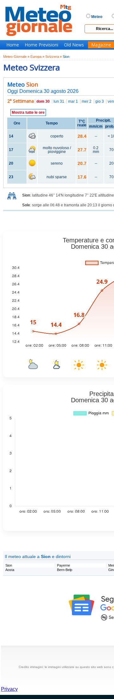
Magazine (101, 45)
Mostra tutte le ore (28, 112)
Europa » (37, 56)
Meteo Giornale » (16, 56)
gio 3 (99, 101)
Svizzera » (53, 56)
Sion (8, 565)
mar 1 (73, 101)
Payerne (63, 565)
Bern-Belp (64, 570)
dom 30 (43, 101)
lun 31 (59, 101)
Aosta (9, 570)
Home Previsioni (41, 45)
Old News (74, 45)
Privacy (9, 689)
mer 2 (87, 101)
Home (12, 45)
